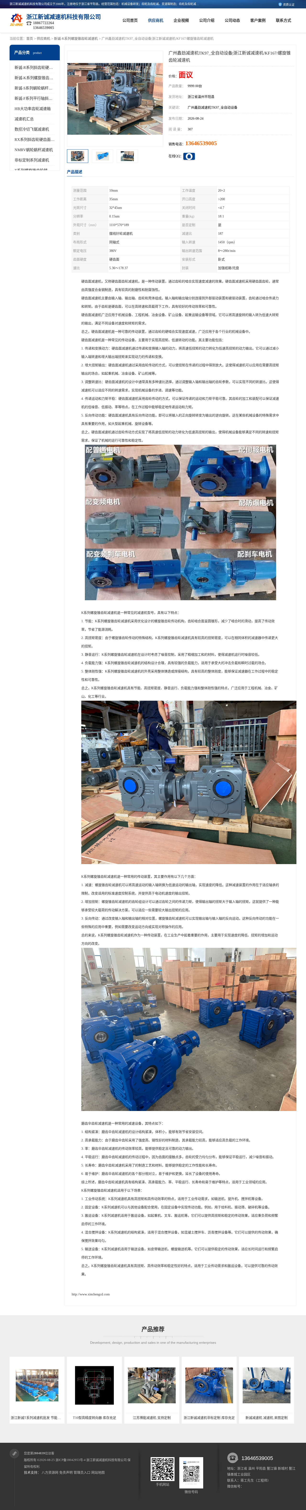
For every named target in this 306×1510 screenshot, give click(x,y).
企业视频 (181, 20)
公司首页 (130, 20)
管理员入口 (82, 1472)
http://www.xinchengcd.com (91, 1294)
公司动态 (232, 20)
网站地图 (98, 1472)
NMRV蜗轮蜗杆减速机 (34, 150)
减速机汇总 (24, 119)
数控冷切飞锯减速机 (32, 129)
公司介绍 (206, 20)
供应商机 (155, 20)
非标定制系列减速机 (32, 160)
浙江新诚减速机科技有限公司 (106, 1460)
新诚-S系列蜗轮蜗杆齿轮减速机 (41, 88)
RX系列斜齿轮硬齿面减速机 (38, 140)
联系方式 (283, 20)
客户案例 (258, 20)
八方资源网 (50, 1472)
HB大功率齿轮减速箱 (33, 109)
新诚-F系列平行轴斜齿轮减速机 (41, 98)
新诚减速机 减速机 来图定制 (209, 1418)
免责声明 (66, 1472)
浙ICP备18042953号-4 (70, 1460)
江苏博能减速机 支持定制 (94, 1418)
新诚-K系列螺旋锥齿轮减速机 (76, 38)
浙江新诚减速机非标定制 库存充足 (151, 1418)
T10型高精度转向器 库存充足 (37, 1418)
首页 (29, 38)
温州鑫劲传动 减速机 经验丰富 (266, 1418)
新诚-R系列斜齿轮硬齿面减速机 (41, 68)
